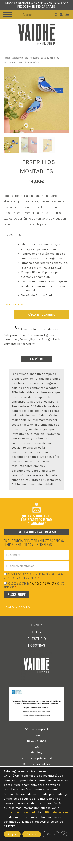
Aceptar (12, 834)
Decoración (35, 335)
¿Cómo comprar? (36, 729)
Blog (36, 632)
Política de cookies (36, 764)
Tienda (36, 625)
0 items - (68, 14)
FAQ (36, 747)
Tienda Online (20, 58)
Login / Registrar (61, 14)
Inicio (7, 58)
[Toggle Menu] (7, 14)
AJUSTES (10, 826)
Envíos (36, 735)
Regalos (34, 58)
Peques (24, 339)
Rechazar (31, 834)
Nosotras (36, 645)
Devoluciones (36, 741)
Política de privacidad (36, 758)
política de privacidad (43, 583)
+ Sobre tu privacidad (18, 606)
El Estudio (36, 638)
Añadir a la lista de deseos (39, 329)
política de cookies (55, 812)
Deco (23, 335)
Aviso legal (36, 752)
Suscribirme (17, 594)
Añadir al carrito (41, 314)
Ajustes (51, 834)
